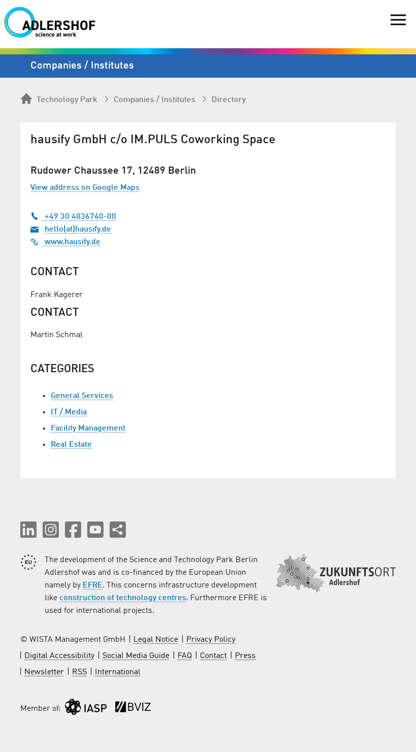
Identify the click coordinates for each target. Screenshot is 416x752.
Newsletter (44, 672)
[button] (28, 529)
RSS (79, 672)
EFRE (92, 585)
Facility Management (88, 428)
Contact (213, 656)
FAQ (185, 656)
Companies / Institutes (154, 100)
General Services (82, 396)
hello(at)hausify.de (78, 229)
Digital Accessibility (59, 656)
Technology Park (67, 100)
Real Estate (71, 445)
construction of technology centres (122, 598)
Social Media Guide (135, 656)
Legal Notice (155, 640)
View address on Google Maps (85, 188)
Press (245, 656)
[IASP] (86, 709)
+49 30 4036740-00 (79, 217)
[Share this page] (118, 529)
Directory (229, 100)
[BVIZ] (133, 709)
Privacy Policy (210, 640)
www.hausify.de (71, 242)
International (118, 672)
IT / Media (69, 412)
